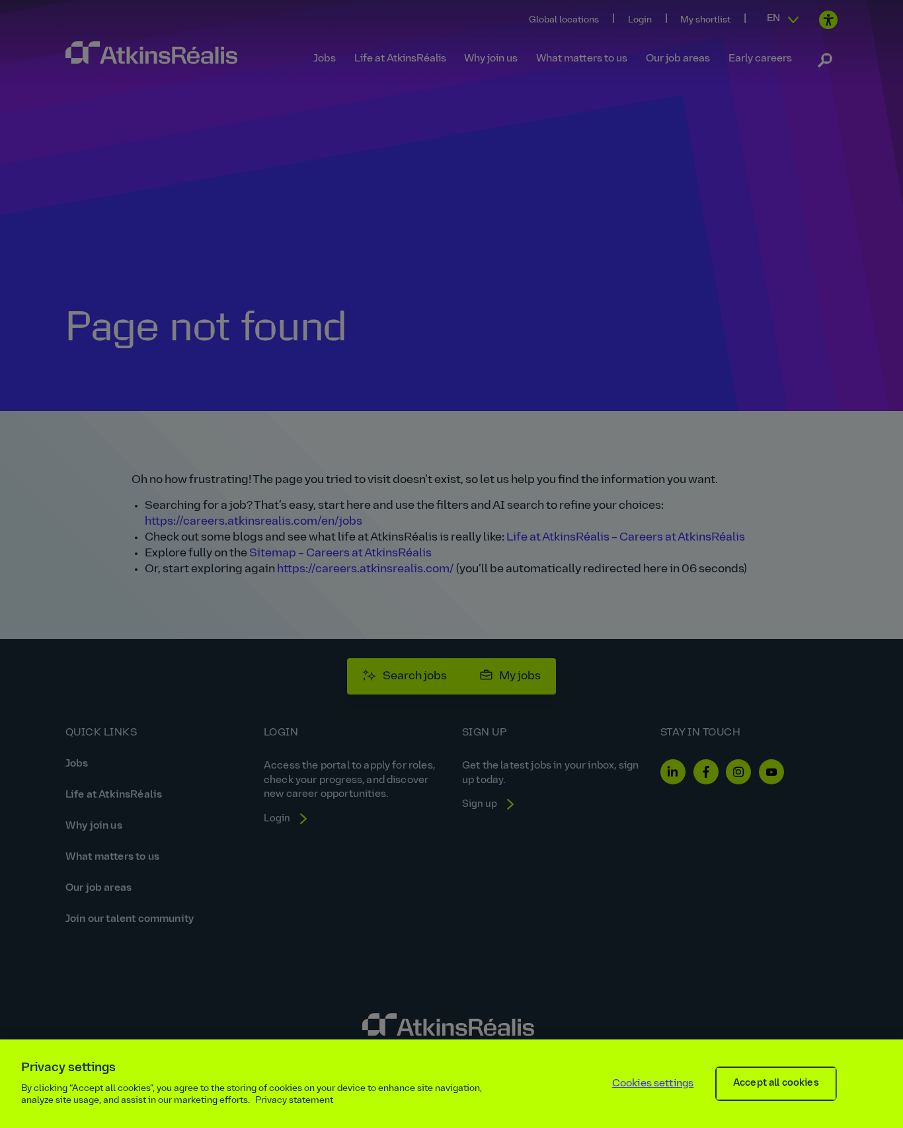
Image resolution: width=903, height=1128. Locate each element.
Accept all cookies (776, 1083)
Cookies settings (653, 1083)
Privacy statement (294, 1101)
